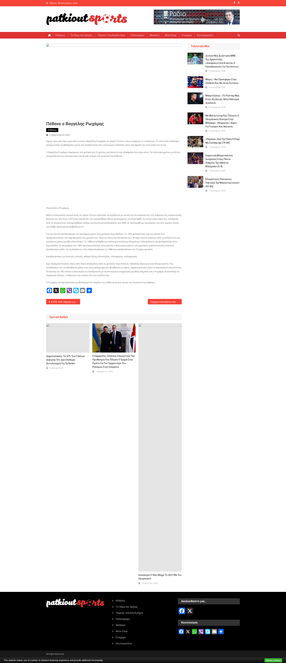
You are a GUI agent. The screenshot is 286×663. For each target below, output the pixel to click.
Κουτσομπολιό (205, 35)
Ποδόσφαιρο (137, 35)
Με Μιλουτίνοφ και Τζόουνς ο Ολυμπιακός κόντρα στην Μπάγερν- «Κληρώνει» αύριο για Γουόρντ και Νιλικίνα (222, 121)
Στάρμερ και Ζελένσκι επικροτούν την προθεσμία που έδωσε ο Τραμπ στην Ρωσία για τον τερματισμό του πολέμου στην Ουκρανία (113, 361)
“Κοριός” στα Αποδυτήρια (111, 35)
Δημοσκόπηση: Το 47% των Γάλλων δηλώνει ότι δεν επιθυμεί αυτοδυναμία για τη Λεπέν (65, 360)
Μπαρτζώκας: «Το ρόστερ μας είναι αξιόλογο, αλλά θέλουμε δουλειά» (222, 99)
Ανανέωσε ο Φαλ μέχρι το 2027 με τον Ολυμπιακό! (159, 577)
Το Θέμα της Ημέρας (81, 35)
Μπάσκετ (155, 35)
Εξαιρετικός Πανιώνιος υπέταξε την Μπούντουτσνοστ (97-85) (222, 183)
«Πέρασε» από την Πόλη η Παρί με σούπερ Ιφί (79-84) (222, 141)
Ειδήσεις (60, 35)
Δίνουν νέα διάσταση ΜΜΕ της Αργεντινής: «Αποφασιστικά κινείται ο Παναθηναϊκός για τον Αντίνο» (222, 61)
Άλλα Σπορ (170, 35)
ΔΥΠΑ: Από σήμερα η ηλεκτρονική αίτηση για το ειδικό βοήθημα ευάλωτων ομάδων (65, 301)
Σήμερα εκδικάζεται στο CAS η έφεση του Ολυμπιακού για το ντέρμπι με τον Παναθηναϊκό (166, 301)
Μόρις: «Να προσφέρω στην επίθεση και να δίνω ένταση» (222, 81)
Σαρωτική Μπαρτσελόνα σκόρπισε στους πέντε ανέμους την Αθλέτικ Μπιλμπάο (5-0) (219, 161)
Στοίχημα (187, 35)
